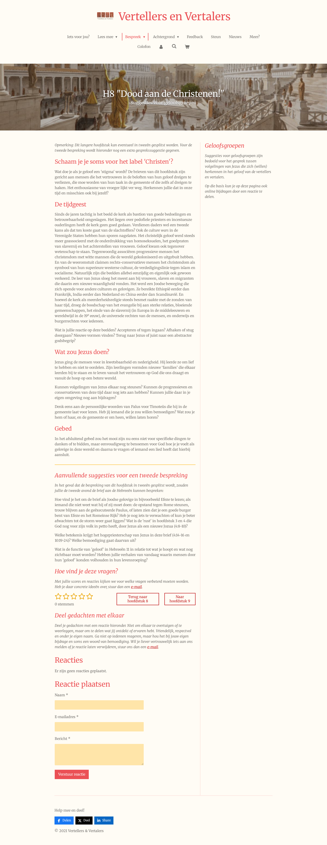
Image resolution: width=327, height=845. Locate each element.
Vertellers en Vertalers (175, 16)
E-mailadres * (67, 717)
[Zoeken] (174, 46)
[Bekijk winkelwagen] (187, 46)
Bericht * (62, 738)
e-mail (136, 586)
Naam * (61, 695)
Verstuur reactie (71, 774)
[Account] (161, 46)
